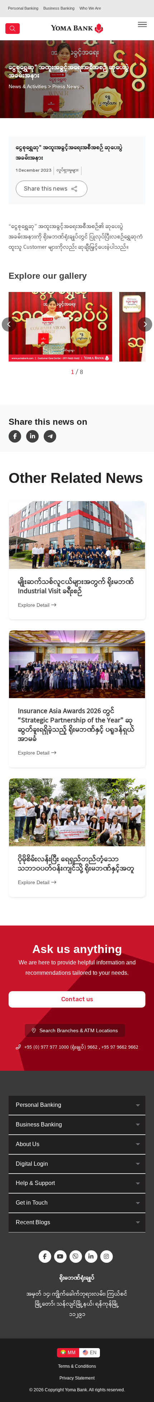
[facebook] (17, 436)
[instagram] (108, 1256)
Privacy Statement (77, 1378)
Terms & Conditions (77, 1366)
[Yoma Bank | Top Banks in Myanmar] (77, 28)
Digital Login (32, 1164)
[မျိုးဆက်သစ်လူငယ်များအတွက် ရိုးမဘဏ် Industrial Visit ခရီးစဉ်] (77, 535)
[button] (145, 324)
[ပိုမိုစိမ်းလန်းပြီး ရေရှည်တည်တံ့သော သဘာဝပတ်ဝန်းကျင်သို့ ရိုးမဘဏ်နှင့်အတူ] (77, 812)
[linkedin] (35, 436)
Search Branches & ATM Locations (78, 1030)
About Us (27, 1144)
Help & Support (35, 1183)
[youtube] (61, 1256)
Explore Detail (33, 605)
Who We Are (90, 8)
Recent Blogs (33, 1222)
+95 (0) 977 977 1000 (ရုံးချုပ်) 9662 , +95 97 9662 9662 (81, 1047)
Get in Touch (32, 1203)
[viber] (77, 1256)
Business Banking (58, 8)
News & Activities (28, 86)
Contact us (77, 999)
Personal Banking (23, 8)
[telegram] (52, 436)
